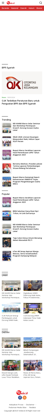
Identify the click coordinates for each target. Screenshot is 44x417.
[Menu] (3, 3)
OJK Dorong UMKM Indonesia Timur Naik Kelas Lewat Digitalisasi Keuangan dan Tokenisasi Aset (32, 318)
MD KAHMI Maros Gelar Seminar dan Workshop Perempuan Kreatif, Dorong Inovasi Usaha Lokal (11, 295)
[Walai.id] (10, 3)
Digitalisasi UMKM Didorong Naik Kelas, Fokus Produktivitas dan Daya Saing (32, 295)
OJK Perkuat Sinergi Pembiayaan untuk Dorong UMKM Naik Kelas (10, 318)
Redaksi (32, 407)
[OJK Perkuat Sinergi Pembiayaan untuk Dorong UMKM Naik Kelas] (11, 308)
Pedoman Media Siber (18, 407)
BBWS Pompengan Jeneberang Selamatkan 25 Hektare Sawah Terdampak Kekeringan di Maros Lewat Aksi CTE (31, 352)
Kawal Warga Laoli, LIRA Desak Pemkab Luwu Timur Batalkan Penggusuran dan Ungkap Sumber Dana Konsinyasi (11, 375)
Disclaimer (30, 405)
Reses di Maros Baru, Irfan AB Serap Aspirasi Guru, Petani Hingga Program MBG (32, 375)
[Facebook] (20, 398)
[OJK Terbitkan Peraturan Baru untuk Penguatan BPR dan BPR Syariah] (22, 82)
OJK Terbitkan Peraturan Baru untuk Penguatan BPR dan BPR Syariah (20, 102)
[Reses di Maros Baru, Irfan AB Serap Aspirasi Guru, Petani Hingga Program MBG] (32, 365)
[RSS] (25, 398)
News (4, 97)
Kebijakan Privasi (16, 405)
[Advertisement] (22, 39)
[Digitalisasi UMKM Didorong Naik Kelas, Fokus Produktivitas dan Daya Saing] (32, 285)
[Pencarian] (40, 3)
